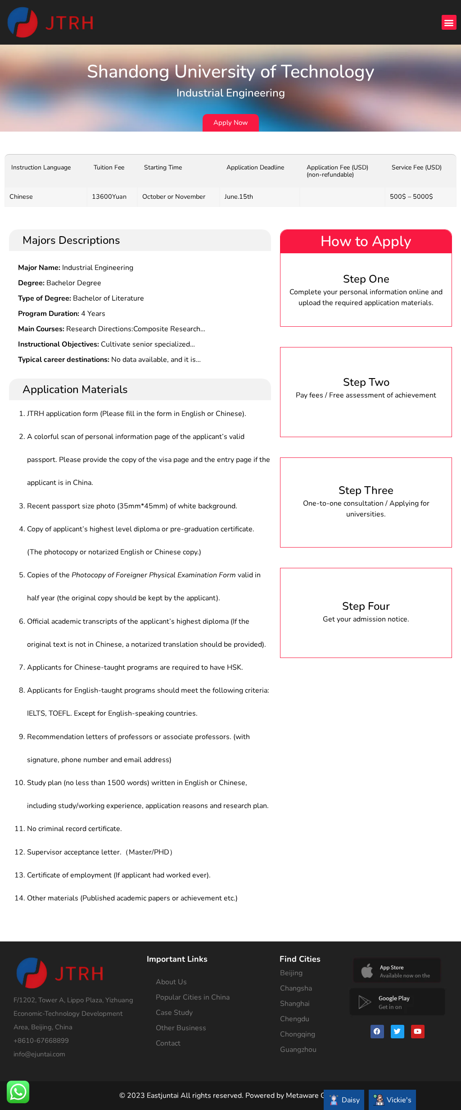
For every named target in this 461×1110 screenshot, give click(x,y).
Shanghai (295, 1004)
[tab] (344, 1100)
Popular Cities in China (193, 997)
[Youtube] (418, 1031)
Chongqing (297, 1034)
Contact (168, 1043)
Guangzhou (298, 1050)
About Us (171, 982)
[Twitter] (397, 1031)
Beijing (291, 973)
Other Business (181, 1028)
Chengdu (294, 1019)
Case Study (174, 1013)
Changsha (296, 988)
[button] (449, 22)
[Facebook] (377, 1031)
